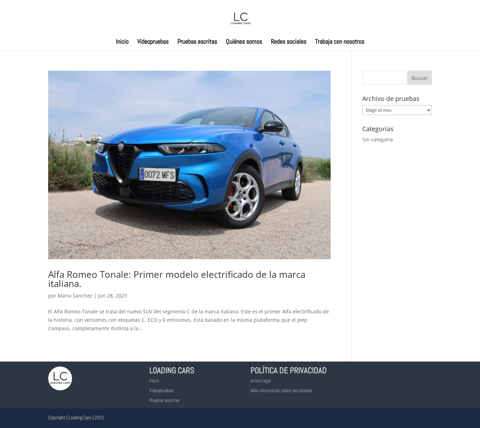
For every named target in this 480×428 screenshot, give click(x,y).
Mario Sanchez (75, 295)
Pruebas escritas (197, 42)
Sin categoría (377, 139)
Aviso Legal (261, 380)
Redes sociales (288, 42)
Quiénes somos (244, 42)
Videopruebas (153, 42)
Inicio (122, 42)
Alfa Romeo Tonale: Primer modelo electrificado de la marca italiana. (176, 279)
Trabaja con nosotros (339, 42)
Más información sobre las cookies (281, 390)
